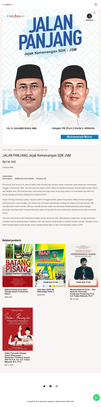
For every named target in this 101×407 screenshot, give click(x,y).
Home (4, 150)
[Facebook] (50, 386)
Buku (10, 150)
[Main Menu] (96, 4)
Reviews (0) (41, 179)
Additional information (24, 179)
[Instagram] (57, 386)
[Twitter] (44, 386)
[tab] (7, 178)
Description (7, 179)
